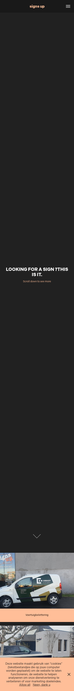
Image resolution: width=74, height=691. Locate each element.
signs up (37, 6)
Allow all (24, 684)
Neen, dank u (41, 684)
